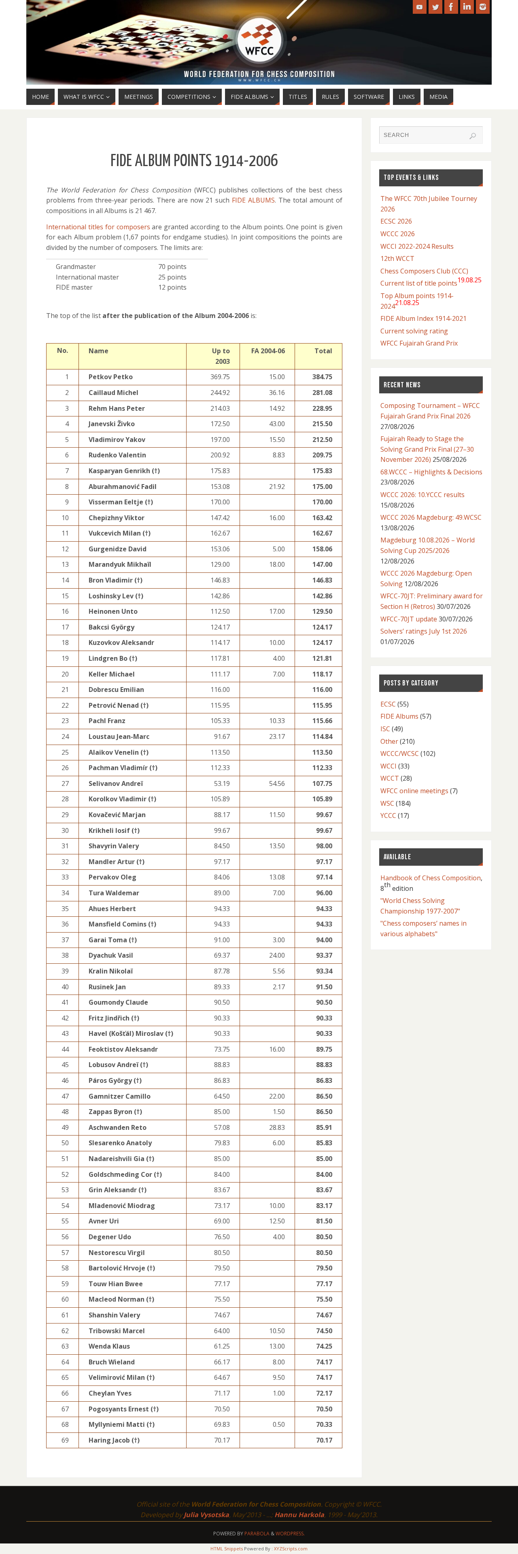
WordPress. (290, 1533)
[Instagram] (483, 7)
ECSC (388, 704)
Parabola (257, 1533)
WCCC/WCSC (399, 753)
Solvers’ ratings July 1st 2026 (423, 631)
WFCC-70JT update (408, 619)
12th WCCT (397, 258)
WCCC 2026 (397, 233)
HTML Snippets (226, 1548)
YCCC (388, 815)
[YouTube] (420, 7)
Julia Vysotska (206, 1514)
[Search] (473, 136)
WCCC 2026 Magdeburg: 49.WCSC (431, 517)
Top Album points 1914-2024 (417, 301)
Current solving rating (414, 331)
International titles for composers (98, 226)
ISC (385, 728)
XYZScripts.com (291, 1548)
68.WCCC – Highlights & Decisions (431, 471)
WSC (387, 803)
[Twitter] (435, 7)
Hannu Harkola (299, 1514)
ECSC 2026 (396, 221)
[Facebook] (451, 7)
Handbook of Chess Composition (430, 877)
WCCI (388, 766)
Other (389, 741)
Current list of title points (431, 281)
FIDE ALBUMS (253, 200)
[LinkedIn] (467, 7)
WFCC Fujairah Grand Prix (419, 343)
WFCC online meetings (414, 790)
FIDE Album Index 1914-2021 (423, 318)
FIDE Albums (399, 716)
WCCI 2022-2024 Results (417, 246)
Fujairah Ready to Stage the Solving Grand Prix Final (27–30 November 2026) (427, 449)
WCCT (389, 778)
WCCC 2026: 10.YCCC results (422, 494)
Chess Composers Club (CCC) (424, 271)
